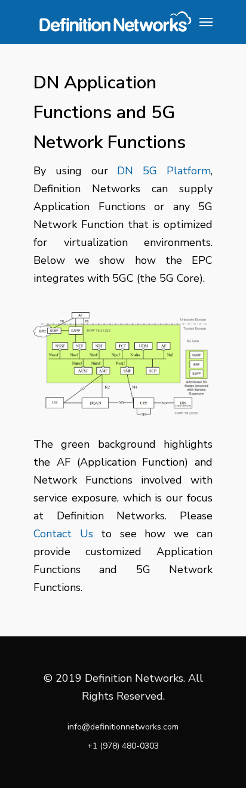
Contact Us (63, 534)
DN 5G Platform (164, 171)
